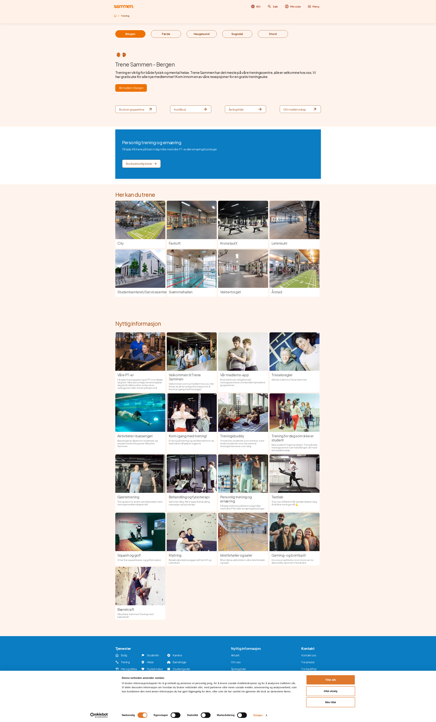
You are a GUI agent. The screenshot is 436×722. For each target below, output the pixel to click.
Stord (273, 34)
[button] (273, 6)
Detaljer (258, 715)
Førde (166, 34)
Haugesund (202, 34)
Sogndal (237, 34)
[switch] (175, 715)
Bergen (130, 34)
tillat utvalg (330, 691)
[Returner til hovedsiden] (123, 6)
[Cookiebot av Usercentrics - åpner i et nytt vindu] (99, 715)
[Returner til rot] (115, 15)
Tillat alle (330, 679)
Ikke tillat (330, 702)
